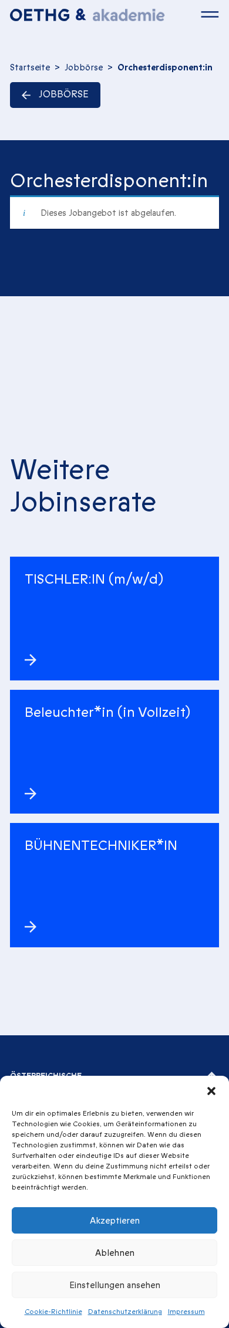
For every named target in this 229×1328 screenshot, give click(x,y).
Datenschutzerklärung (125, 1311)
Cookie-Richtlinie (53, 1311)
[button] (211, 1090)
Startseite (30, 67)
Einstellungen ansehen (114, 1285)
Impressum (186, 1311)
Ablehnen (114, 1253)
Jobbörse (84, 67)
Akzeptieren (115, 1221)
